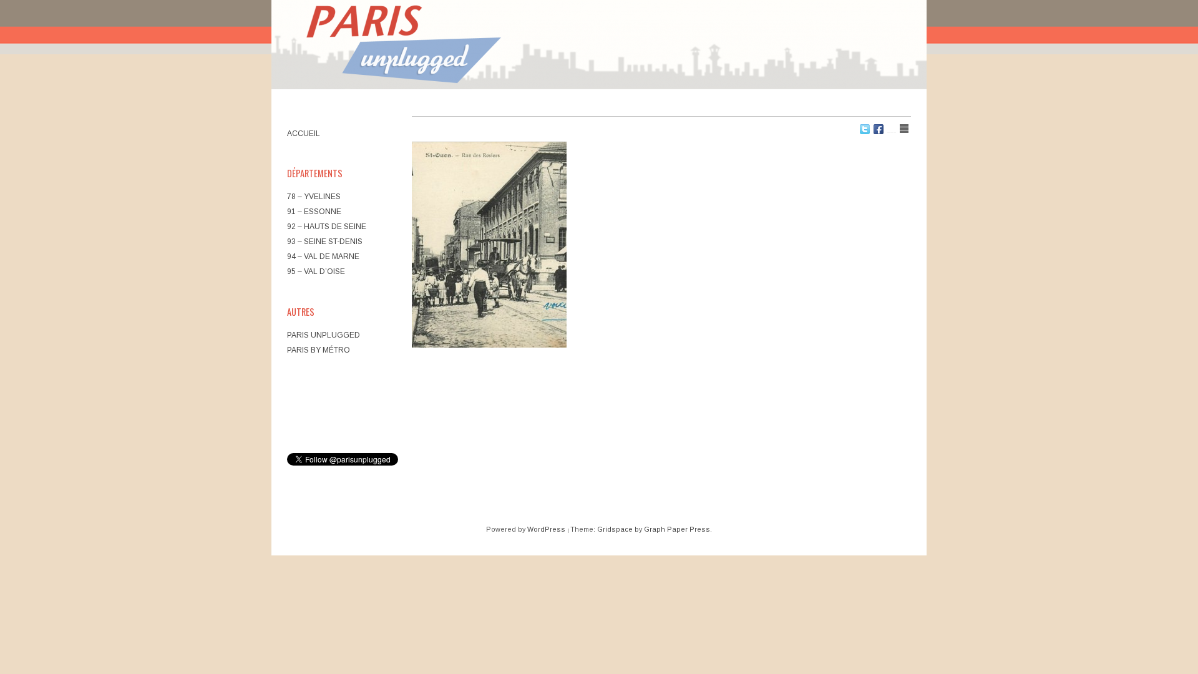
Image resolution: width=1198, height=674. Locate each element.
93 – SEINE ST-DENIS (325, 241)
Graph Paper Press (677, 529)
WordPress (546, 529)
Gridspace (615, 529)
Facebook (879, 129)
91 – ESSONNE (314, 211)
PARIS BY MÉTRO (318, 350)
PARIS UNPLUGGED (323, 335)
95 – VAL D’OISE (316, 271)
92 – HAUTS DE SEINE (326, 226)
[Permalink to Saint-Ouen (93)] (489, 245)
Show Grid (891, 128)
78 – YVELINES (314, 196)
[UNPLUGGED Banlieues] (599, 46)
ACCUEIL (303, 133)
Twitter (865, 129)
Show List (904, 128)
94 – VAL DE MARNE (323, 256)
